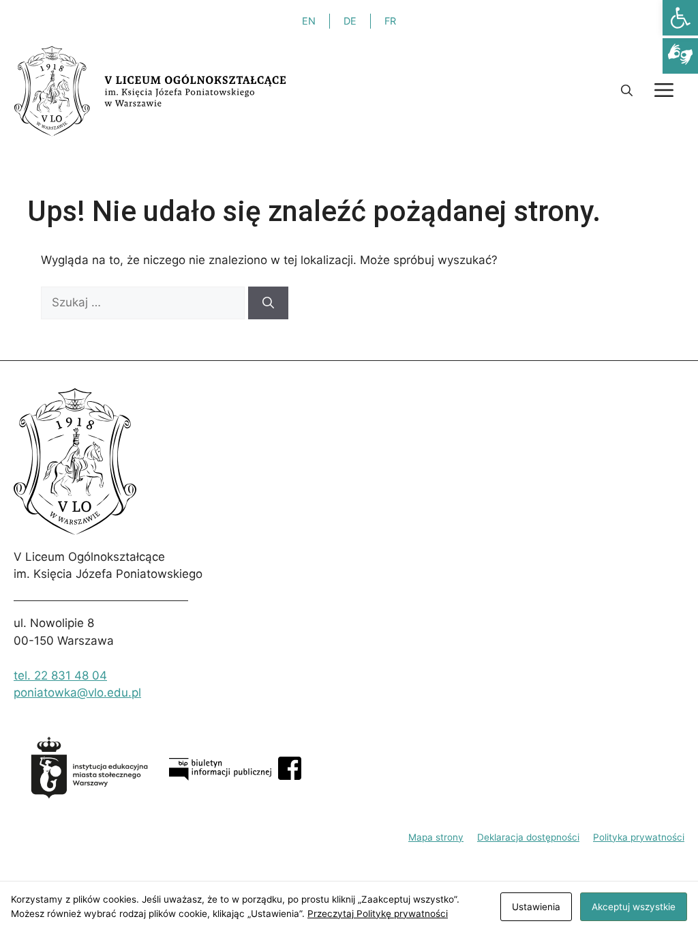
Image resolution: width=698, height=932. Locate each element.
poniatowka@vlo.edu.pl (77, 692)
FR (390, 21)
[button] (680, 17)
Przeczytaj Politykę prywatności (377, 913)
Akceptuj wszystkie (634, 906)
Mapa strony (436, 837)
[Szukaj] (268, 303)
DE (350, 21)
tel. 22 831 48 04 (60, 675)
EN (309, 21)
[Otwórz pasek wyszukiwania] (626, 90)
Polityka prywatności (638, 837)
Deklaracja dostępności (528, 837)
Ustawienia (536, 906)
